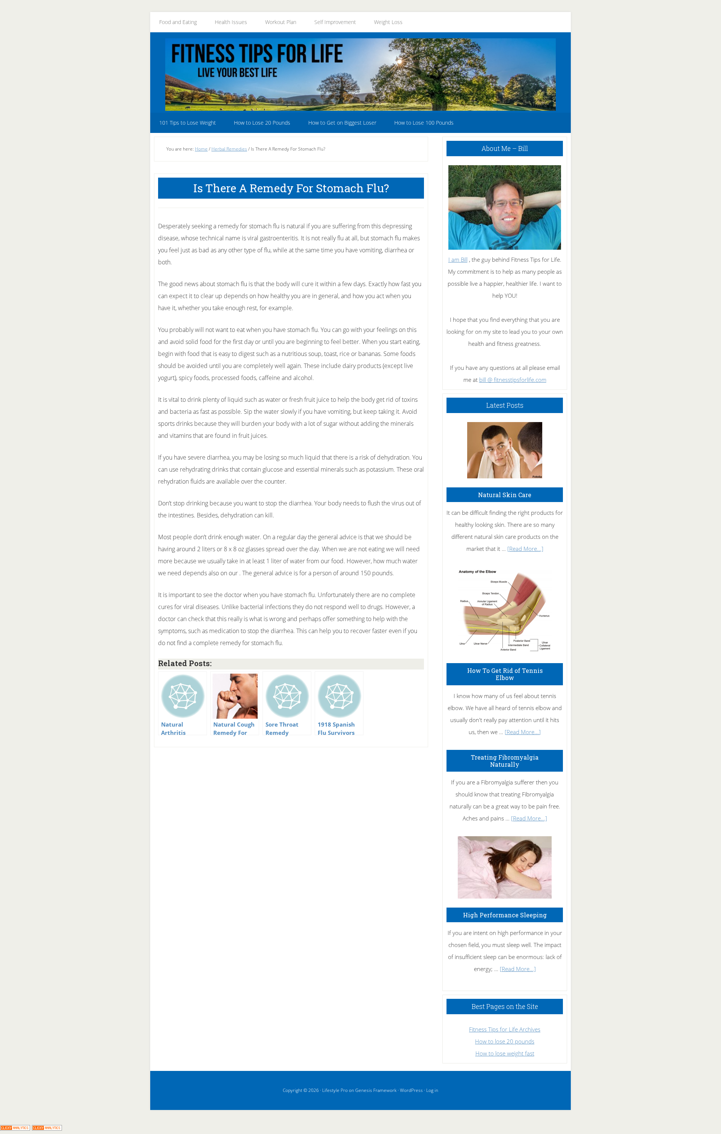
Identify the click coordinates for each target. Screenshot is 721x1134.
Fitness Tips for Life (360, 74)
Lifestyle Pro (335, 1090)
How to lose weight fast (504, 1053)
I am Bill (458, 259)
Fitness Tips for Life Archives (504, 1029)
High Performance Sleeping (505, 915)
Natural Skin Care (504, 495)
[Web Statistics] (47, 1127)
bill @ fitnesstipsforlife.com (512, 379)
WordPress (411, 1090)
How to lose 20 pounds (504, 1041)
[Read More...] (525, 548)
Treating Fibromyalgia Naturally (504, 760)
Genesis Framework (376, 1090)
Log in (432, 1090)
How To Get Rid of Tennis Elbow (505, 674)
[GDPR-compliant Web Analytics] (15, 1127)
